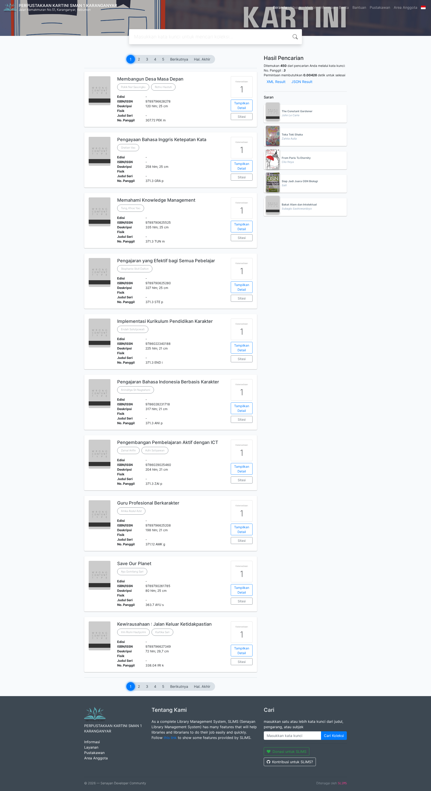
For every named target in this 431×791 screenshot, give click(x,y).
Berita (344, 7)
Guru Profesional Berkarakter (148, 503)
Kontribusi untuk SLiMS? (292, 762)
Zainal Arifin (128, 450)
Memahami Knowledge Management (156, 200)
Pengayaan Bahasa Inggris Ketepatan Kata (161, 139)
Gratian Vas (128, 147)
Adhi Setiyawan (155, 450)
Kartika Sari (162, 632)
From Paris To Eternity (296, 158)
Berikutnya (179, 59)
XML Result (276, 81)
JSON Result (301, 81)
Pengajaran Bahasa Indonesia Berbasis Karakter (168, 382)
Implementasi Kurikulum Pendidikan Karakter (165, 321)
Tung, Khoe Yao (130, 208)
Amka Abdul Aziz (131, 511)
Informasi (327, 7)
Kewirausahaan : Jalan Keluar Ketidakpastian (164, 624)
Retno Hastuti (163, 87)
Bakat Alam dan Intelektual (299, 204)
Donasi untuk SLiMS (289, 751)
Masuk (295, 7)
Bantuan (359, 7)
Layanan (91, 747)
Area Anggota (405, 7)
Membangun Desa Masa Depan (150, 79)
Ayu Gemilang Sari (132, 571)
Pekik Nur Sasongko (133, 87)
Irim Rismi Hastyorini (133, 632)
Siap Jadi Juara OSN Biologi (300, 181)
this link (170, 737)
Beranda (280, 7)
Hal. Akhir (202, 59)
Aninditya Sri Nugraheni (135, 389)
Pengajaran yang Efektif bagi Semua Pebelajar (166, 260)
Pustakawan (380, 7)
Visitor (310, 7)
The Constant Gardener (297, 111)
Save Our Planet (134, 563)
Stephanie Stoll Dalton (135, 268)
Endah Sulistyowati (133, 329)
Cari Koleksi (334, 735)
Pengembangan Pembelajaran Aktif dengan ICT (167, 442)
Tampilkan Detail (241, 105)
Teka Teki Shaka (292, 134)
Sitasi (242, 116)
